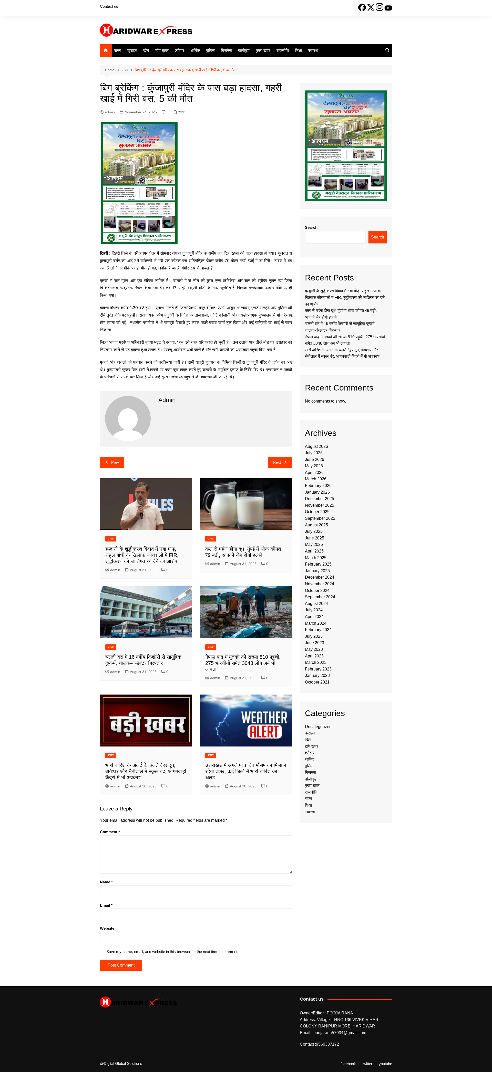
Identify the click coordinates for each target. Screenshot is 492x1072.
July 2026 (314, 453)
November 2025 (319, 505)
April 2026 (314, 472)
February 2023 (318, 669)
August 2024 (316, 603)
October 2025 (317, 512)
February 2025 (318, 564)
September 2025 (320, 518)
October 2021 (317, 682)
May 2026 (314, 466)
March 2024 (315, 623)
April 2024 (314, 616)
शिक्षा (298, 50)
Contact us (109, 6)
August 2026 (316, 446)
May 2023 (314, 649)
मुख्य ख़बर (263, 50)
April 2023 (314, 656)
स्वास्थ (313, 50)
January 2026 (317, 492)
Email (106, 905)
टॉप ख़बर (162, 50)
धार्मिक (195, 50)
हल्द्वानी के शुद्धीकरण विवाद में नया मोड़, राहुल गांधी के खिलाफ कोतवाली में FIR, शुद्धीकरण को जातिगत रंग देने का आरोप (142, 555)
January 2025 (317, 571)
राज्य (117, 50)
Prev (115, 462)
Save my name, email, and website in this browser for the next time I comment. (172, 951)
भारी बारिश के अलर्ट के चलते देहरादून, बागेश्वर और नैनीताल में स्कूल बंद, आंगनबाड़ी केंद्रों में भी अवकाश (145, 771)
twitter (367, 1064)
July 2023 (314, 636)
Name (106, 882)
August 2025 (316, 525)
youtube (385, 1064)
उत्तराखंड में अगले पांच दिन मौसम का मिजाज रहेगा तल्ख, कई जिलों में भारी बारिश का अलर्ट (245, 771)
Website (107, 928)
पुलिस (210, 50)
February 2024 (318, 629)
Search (311, 227)
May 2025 (314, 544)
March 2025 (315, 558)
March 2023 (315, 662)
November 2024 (319, 584)
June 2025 (314, 538)
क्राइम (132, 50)
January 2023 (317, 675)
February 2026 (318, 485)
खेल (146, 50)
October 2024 (317, 590)
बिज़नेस (226, 50)
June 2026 (314, 459)
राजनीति (282, 50)
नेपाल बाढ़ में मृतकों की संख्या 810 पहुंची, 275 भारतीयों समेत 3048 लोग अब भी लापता (243, 663)
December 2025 (319, 498)
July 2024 (314, 610)
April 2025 (314, 551)
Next (277, 462)
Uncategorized (318, 726)
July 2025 (314, 531)
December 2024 (319, 577)
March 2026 (315, 479)
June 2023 (314, 643)
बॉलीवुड (244, 50)
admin (110, 112)
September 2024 (320, 597)
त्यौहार (179, 50)
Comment (110, 832)
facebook (348, 1064)
